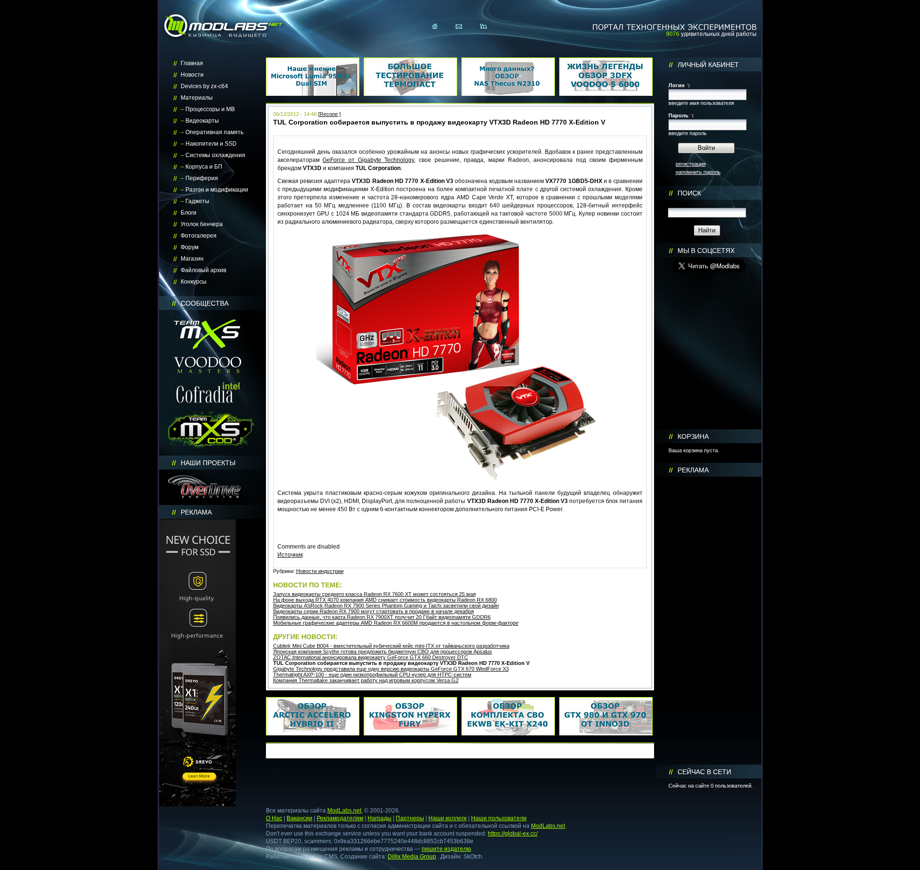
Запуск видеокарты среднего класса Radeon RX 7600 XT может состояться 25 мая (374, 594)
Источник (290, 554)
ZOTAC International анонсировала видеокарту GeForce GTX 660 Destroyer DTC (370, 657)
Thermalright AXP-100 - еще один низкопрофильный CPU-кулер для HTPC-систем (372, 674)
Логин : (679, 85)
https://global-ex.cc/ (513, 833)
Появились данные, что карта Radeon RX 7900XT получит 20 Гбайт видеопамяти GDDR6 (382, 617)
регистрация (691, 164)
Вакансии (299, 818)
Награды (379, 818)
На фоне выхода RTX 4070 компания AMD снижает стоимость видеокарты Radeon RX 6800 (385, 600)
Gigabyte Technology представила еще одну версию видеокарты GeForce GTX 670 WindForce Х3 (391, 669)
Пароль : (681, 115)
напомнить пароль (698, 172)
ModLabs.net (344, 810)
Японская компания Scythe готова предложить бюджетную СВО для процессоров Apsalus (382, 651)
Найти (706, 230)
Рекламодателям (340, 818)
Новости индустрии (320, 571)
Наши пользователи (499, 818)
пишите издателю (446, 849)
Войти (706, 147)
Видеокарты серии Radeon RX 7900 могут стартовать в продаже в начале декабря (373, 611)
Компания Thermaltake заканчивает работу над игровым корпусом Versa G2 (366, 680)
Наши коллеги (447, 818)
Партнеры (410, 818)
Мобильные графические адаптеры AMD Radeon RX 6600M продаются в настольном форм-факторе (395, 623)
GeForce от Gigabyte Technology (368, 160)
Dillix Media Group (412, 856)
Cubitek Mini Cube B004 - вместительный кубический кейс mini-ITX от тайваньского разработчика (391, 646)
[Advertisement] (709, 621)
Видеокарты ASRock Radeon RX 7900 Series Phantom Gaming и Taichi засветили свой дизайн (386, 605)
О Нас (274, 818)
